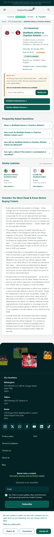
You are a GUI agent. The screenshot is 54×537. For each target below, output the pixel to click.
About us (5, 458)
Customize (27, 531)
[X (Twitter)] (12, 426)
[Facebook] (27, 426)
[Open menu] (5, 10)
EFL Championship (15, 22)
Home (4, 22)
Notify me (42, 92)
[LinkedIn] (41, 426)
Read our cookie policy (12, 524)
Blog (4, 465)
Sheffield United (28, 67)
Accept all (43, 531)
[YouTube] (34, 426)
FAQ (35, 436)
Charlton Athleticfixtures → (16, 107)
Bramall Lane (27, 69)
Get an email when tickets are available (22, 88)
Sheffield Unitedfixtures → (16, 101)
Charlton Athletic (41, 67)
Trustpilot (42, 17)
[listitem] (16, 178)
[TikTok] (49, 426)
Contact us (6, 451)
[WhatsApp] (20, 426)
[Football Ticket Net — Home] (26, 10)
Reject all (11, 531)
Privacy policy (7, 436)
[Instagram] (5, 426)
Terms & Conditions (10, 443)
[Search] (48, 10)
